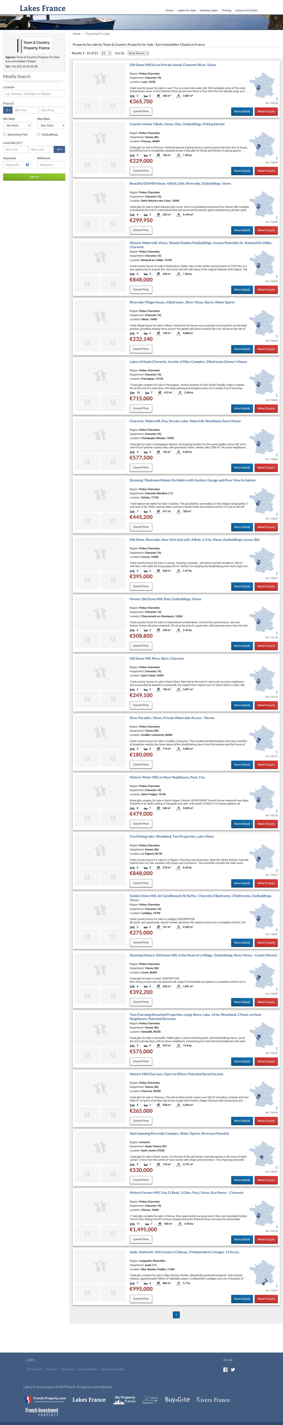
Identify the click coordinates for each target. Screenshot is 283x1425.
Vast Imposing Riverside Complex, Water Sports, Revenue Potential (179, 1133)
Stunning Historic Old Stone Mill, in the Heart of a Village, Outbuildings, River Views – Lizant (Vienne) (203, 955)
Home (170, 10)
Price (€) (8, 103)
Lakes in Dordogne (112, 1369)
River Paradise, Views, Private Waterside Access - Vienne (172, 718)
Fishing (226, 10)
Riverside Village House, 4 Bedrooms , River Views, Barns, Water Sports (182, 302)
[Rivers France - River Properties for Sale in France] (215, 1397)
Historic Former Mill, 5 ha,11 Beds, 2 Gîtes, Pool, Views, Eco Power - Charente (187, 1192)
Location (9, 87)
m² (59, 149)
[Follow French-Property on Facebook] (225, 1369)
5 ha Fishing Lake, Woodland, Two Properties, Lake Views (172, 836)
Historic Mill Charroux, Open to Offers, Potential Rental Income (176, 1074)
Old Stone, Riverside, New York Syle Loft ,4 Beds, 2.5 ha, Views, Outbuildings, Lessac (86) (195, 539)
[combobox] (34, 93)
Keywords (9, 158)
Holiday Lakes (209, 10)
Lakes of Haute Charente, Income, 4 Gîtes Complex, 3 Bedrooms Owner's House (188, 361)
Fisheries (51, 1369)
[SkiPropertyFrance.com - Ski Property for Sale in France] (125, 1397)
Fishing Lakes (35, 1369)
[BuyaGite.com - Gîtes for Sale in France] (179, 1397)
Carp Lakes (67, 1369)
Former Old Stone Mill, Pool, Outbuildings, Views (165, 599)
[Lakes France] (41, 8)
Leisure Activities (246, 10)
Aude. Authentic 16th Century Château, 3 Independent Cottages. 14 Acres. (184, 1252)
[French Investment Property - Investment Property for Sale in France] (44, 1410)
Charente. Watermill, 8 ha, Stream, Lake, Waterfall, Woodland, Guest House (185, 421)
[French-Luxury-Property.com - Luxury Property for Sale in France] (152, 1397)
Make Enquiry (266, 111)
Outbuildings (49, 134)
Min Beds (9, 118)
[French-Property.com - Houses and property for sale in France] (47, 1397)
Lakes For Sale (187, 10)
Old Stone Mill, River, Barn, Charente (157, 658)
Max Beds (43, 118)
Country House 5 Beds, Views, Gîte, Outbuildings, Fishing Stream (177, 124)
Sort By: (120, 53)
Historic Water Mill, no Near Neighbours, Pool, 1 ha (167, 777)
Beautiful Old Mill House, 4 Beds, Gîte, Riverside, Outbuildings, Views (180, 183)
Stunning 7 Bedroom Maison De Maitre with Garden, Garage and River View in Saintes (193, 480)
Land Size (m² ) (12, 142)
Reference (43, 158)
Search (34, 176)
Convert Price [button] (141, 111)
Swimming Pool (17, 134)
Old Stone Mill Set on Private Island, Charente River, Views (173, 65)
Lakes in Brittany (87, 1369)
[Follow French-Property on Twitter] (233, 1369)
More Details (242, 111)
